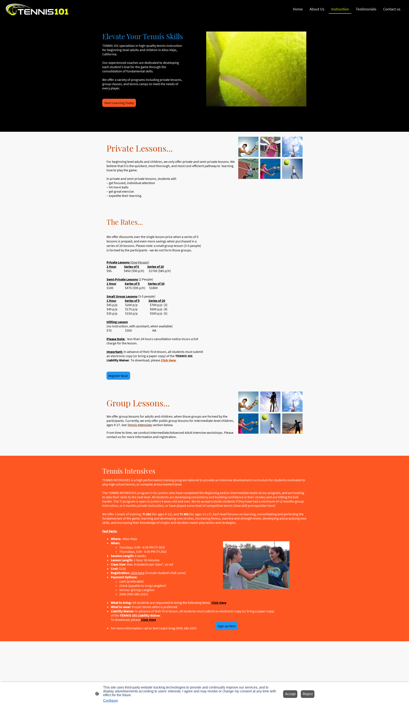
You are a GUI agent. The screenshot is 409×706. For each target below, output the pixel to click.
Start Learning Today (119, 103)
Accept (290, 694)
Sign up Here (226, 626)
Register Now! (118, 376)
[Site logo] (37, 9)
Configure (110, 700)
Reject (308, 694)
